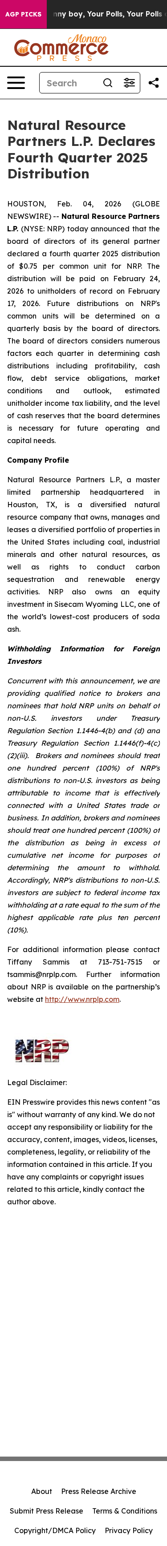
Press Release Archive (98, 1491)
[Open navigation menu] (16, 83)
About (41, 1491)
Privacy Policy (129, 1530)
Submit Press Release (46, 1510)
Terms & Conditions (124, 1510)
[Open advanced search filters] (129, 83)
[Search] (107, 83)
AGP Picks (23, 14)
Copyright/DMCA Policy (55, 1530)
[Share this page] (153, 83)
